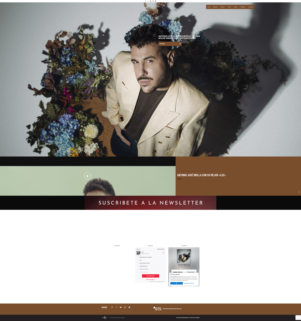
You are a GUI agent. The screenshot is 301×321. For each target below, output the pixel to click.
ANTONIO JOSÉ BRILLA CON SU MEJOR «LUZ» (201, 175)
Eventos (223, 7)
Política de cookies (194, 317)
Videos (236, 7)
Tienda (229, 7)
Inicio (209, 7)
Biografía (243, 7)
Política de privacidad (182, 317)
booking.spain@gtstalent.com (172, 308)
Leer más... (170, 43)
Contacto (250, 7)
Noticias (216, 7)
